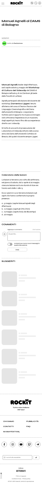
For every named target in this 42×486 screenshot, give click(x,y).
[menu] (2, 3)
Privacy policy (26, 478)
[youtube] (21, 444)
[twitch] (29, 444)
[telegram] (37, 444)
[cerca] (35, 3)
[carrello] (32, 3)
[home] (17, 3)
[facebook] (4, 444)
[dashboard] (39, 3)
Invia (17, 250)
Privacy (1, 476)
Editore (19, 469)
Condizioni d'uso (16, 478)
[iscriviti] (36, 457)
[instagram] (12, 444)
